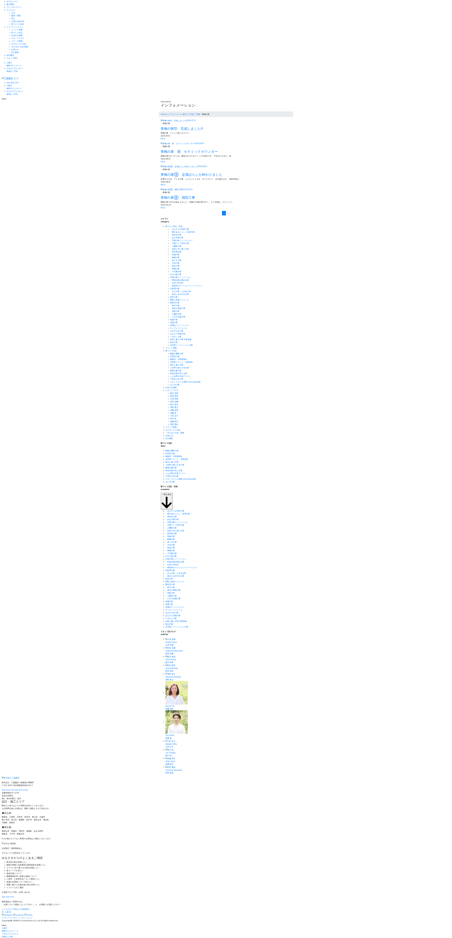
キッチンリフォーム (178, 328)
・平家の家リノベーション (181, 240)
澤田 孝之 (174, 407)
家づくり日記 (16, 32)
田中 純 (173, 418)
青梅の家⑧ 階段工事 (178, 197)
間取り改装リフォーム (179, 300)
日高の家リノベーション (180, 277)
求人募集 (15, 52)
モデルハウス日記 (18, 44)
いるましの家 (175, 336)
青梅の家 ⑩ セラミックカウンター (189, 152)
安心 (13, 18)
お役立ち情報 (16, 35)
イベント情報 (16, 30)
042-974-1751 (12, 83)
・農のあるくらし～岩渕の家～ (183, 232)
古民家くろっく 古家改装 (181, 362)
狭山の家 (174, 342)
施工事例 (10, 4)
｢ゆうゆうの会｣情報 (19, 46)
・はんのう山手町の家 (179, 229)
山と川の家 (175, 384)
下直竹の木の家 (176, 379)
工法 (13, 13)
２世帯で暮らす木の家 (179, 367)
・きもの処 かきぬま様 (180, 291)
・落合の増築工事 (177, 308)
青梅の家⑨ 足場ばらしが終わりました (191, 175)
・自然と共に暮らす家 (179, 249)
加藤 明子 (174, 421)
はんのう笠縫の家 (177, 334)
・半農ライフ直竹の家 (179, 243)
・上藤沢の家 (175, 314)
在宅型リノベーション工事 (181, 345)
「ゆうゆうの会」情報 (174, 433)
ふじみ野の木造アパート (180, 376)
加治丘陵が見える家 (178, 373)
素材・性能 (16, 15)
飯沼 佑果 (174, 393)
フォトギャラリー (14, 7)
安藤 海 (173, 413)
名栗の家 (174, 322)
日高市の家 (175, 356)
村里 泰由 (174, 424)
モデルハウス (12, 1)
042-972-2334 (21, 790)
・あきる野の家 (176, 237)
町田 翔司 (174, 396)
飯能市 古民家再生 (178, 359)
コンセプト (11, 10)
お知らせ (15, 49)
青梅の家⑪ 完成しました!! (182, 129)
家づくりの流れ (17, 24)
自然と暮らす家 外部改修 (180, 339)
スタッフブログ (17, 38)
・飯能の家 (175, 257)
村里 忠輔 (174, 401)
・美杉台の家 (175, 235)
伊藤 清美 (174, 410)
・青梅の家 (175, 268)
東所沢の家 (175, 302)
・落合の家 (175, 266)
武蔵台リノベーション (179, 325)
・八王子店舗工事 (177, 317)
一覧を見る (166, 494)
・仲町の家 (175, 311)
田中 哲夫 (174, 404)
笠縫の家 (174, 319)
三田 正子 (174, 416)
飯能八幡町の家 (176, 353)
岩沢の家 (174, 297)
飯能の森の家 (175, 370)
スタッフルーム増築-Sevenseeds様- (185, 382)
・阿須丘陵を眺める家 (179, 280)
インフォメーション (14, 27)
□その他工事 (175, 274)
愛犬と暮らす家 (176, 365)
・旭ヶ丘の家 (175, 260)
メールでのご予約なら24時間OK (15, 909)
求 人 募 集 (6, 912)
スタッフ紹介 (12, 58)
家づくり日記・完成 (173, 226)
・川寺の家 (175, 263)
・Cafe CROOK (176, 283)
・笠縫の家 (175, 254)
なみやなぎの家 (176, 331)
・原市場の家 (175, 252)
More (163, 138)
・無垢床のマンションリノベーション (186, 285)
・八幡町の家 (175, 246)
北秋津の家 (175, 288)
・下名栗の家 (175, 271)
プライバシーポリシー (11, 918)
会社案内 (10, 55)
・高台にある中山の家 (179, 294)
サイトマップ (26, 918)
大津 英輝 (174, 399)
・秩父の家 (175, 305)
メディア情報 (16, 41)
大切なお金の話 (17, 21)
